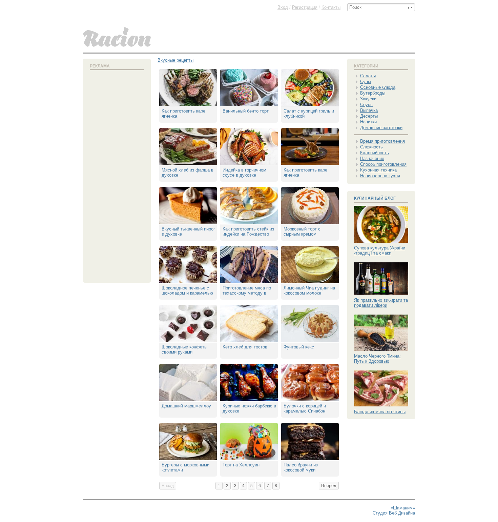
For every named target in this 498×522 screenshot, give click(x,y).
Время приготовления (382, 141)
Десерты (369, 116)
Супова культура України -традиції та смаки (379, 250)
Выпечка (369, 110)
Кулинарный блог (375, 198)
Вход (282, 7)
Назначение (372, 158)
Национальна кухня (380, 175)
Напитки (368, 121)
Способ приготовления (383, 164)
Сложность (371, 146)
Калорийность (374, 152)
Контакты (330, 7)
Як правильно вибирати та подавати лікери (381, 303)
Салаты (368, 75)
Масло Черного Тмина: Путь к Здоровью (377, 359)
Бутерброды (372, 93)
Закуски (368, 98)
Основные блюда (377, 87)
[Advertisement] (117, 175)
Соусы (366, 104)
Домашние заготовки (381, 127)
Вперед (328, 485)
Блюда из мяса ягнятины (380, 411)
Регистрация (304, 7)
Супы (365, 81)
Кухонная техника (378, 170)
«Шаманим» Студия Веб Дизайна (394, 510)
